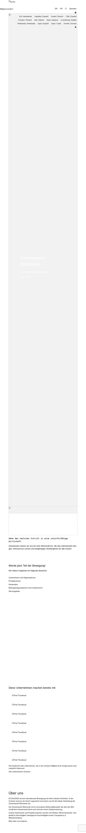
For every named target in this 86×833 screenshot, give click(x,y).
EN (56, 9)
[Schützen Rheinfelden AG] (43, 695)
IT (66, 9)
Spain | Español (43, 23)
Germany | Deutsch (25, 20)
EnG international (25, 16)
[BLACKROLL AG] (43, 723)
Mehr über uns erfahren (18, 821)
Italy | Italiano (39, 20)
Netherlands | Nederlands (26, 23)
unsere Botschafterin (28, 523)
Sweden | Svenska (70, 23)
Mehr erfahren (25, 277)
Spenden (72, 9)
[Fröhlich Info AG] (43, 741)
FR (61, 9)
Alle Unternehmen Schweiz (19, 772)
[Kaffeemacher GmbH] (43, 750)
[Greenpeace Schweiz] (43, 714)
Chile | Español (71, 16)
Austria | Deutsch (57, 16)
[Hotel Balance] (43, 760)
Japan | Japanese (52, 20)
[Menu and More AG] (43, 704)
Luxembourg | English (68, 20)
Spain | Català (56, 23)
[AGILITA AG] (43, 732)
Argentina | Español (41, 16)
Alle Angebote (14, 591)
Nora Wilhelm (26, 519)
